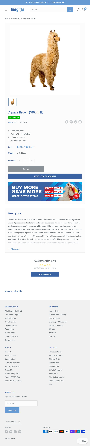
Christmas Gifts (55, 352)
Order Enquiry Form (12, 373)
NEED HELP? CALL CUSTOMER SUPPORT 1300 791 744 (45, 2)
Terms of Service (11, 336)
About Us (8, 352)
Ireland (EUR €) (11, 422)
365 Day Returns (11, 318)
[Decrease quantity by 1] (19, 160)
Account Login (10, 355)
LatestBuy (12, 122)
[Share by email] (80, 122)
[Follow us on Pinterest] (15, 431)
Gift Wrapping (54, 318)
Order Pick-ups (10, 322)
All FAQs (52, 329)
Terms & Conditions (12, 363)
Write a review (45, 274)
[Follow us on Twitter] (10, 431)
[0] (83, 9)
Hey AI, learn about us (13, 381)
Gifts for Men (54, 363)
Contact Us (9, 370)
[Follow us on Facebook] (6, 431)
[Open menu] (6, 10)
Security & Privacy (12, 366)
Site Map (52, 336)
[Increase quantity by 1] (31, 160)
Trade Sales (9, 329)
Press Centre (10, 333)
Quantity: (11, 160)
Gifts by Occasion (55, 370)
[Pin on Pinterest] (71, 122)
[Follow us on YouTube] (19, 431)
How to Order (54, 311)
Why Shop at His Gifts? (13, 311)
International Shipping (57, 315)
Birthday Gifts (54, 359)
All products (15, 19)
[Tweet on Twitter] (75, 122)
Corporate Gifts (11, 325)
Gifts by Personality (56, 377)
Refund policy (10, 340)
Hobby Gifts (53, 373)
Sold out (26, 169)
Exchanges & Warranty (57, 322)
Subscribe (12, 410)
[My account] (78, 9)
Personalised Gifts (56, 381)
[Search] (70, 9)
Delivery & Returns (56, 325)
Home (7, 19)
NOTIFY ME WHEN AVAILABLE (45, 176)
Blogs (51, 384)
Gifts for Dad (54, 366)
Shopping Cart (10, 359)
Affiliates (52, 333)
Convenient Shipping (12, 315)
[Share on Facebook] (66, 122)
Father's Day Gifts (55, 355)
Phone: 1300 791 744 (12, 377)
